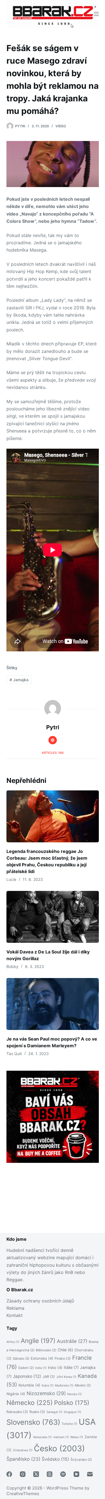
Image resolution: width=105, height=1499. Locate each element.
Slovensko (33, 1422)
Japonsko (27, 1376)
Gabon (26, 1368)
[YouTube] (76, 1474)
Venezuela (42, 1437)
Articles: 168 (53, 753)
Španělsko (23, 1459)
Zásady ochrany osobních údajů (40, 1301)
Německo (29, 1402)
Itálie (71, 1367)
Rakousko (17, 1412)
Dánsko (21, 1359)
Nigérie (15, 1394)
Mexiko (83, 1385)
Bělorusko (46, 1350)
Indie (40, 1368)
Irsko (55, 1367)
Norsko (74, 1394)
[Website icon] (52, 740)
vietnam (61, 1437)
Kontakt (14, 1315)
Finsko (63, 1358)
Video (60, 126)
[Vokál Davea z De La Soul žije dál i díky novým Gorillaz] (52, 917)
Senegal (54, 1412)
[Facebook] (9, 1474)
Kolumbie (29, 1385)
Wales (76, 1437)
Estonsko (42, 1358)
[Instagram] (22, 1474)
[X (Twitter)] (36, 1474)
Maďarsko (64, 1385)
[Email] (90, 1474)
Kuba (47, 1385)
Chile (65, 1350)
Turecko (69, 1424)
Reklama (15, 1308)
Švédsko (55, 1459)
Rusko (37, 1412)
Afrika (12, 1342)
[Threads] (49, 1474)
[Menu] (96, 13)
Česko (59, 1448)
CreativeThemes (22, 1493)
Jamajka (19, 679)
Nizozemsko (46, 1393)
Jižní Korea (66, 1377)
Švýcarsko (81, 1460)
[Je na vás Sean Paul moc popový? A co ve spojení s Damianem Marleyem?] (52, 1004)
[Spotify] (63, 1474)
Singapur (72, 1412)
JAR (49, 1376)
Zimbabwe (22, 1450)
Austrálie (72, 1341)
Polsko (71, 1402)
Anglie (38, 1340)
